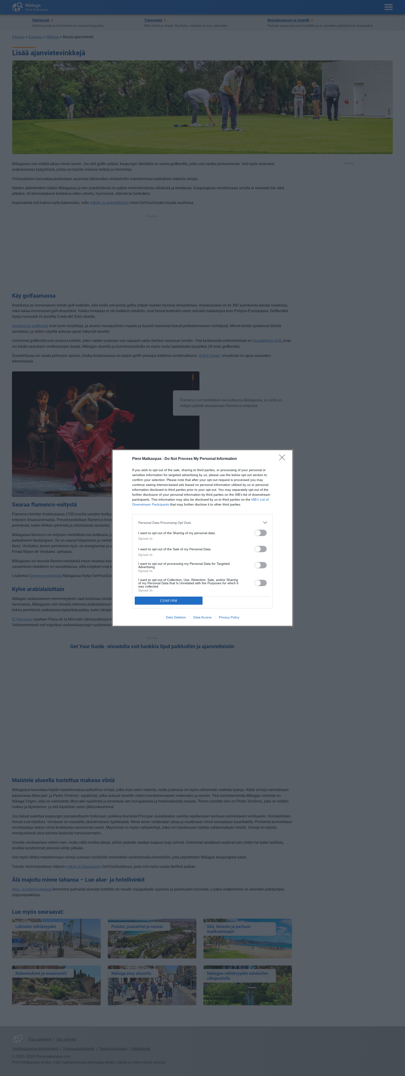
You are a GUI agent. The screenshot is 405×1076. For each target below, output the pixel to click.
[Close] (283, 459)
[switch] (261, 533)
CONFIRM (168, 601)
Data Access (202, 617)
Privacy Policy (229, 617)
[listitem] (202, 522)
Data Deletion (176, 617)
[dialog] (202, 538)
